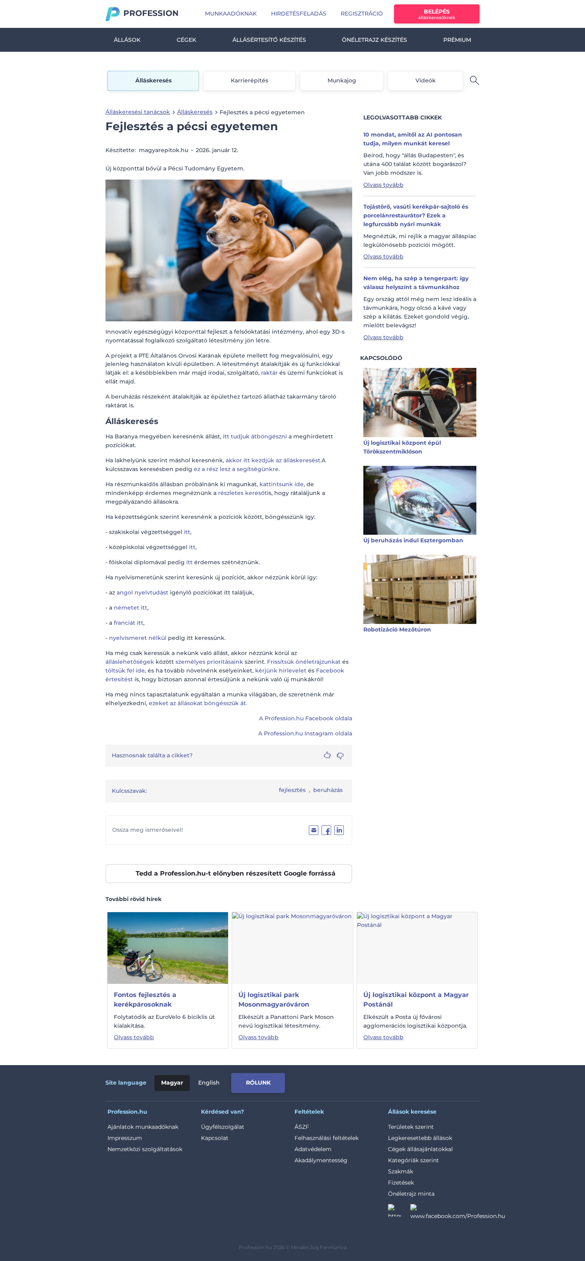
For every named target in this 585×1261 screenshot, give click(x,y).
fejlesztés (292, 790)
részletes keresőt (242, 493)
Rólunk (258, 1082)
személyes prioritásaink (209, 661)
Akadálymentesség (320, 1160)
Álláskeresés (153, 80)
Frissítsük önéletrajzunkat (304, 661)
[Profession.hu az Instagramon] (399, 1213)
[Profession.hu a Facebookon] (457, 1213)
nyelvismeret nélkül (137, 637)
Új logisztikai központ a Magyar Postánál (416, 999)
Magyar (172, 1082)
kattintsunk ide (281, 484)
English (209, 1082)
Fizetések (401, 1182)
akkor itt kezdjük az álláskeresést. (274, 460)
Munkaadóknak (231, 13)
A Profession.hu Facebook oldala (305, 718)
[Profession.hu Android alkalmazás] (446, 1081)
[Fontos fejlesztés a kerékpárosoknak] (167, 947)
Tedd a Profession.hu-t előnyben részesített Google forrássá (235, 873)
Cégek (186, 39)
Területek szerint (411, 1126)
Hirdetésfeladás (298, 13)
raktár (269, 372)
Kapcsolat (214, 1138)
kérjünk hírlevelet (280, 670)
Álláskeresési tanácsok (137, 111)
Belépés (436, 14)
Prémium (457, 39)
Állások (127, 39)
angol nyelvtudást (142, 592)
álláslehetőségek (129, 661)
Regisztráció (362, 13)
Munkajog (342, 80)
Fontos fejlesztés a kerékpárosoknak (145, 999)
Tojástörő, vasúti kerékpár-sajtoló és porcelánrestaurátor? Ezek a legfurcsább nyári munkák (415, 215)
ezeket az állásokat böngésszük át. (198, 703)
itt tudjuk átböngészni (255, 436)
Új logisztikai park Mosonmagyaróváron (273, 999)
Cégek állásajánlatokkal (420, 1149)
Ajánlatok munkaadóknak (142, 1126)
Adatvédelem (313, 1149)
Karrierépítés (249, 80)
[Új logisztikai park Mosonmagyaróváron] (292, 947)
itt (187, 532)
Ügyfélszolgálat (222, 1126)
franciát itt (128, 622)
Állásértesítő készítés (269, 39)
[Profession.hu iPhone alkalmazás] (389, 1081)
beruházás (328, 790)
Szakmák (400, 1171)
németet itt (130, 607)
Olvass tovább (383, 184)
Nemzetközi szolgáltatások (144, 1149)
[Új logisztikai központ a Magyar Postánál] (417, 947)
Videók (425, 80)
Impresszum (124, 1138)
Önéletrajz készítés (374, 39)
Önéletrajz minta (411, 1193)
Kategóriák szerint (413, 1160)
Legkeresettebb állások (420, 1138)
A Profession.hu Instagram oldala (305, 733)
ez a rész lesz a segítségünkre (236, 469)
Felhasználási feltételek (326, 1138)
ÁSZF (301, 1126)
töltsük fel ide (125, 670)
